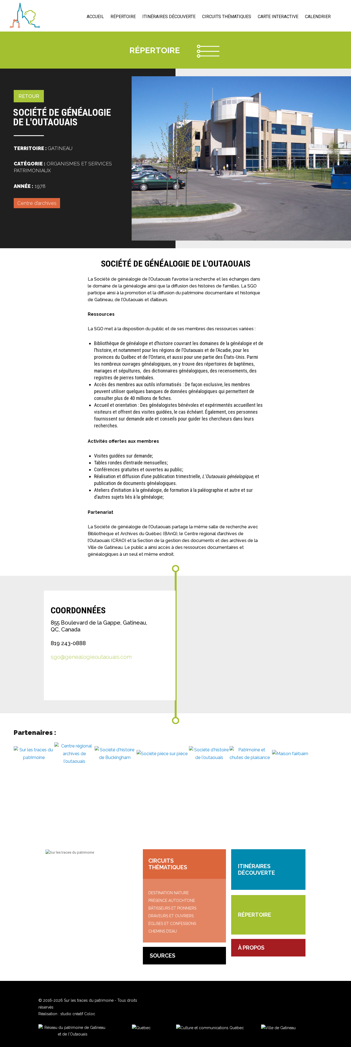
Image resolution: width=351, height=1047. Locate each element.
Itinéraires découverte (169, 16)
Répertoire (123, 16)
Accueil (95, 16)
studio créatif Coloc (77, 1014)
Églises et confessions (172, 923)
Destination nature (168, 893)
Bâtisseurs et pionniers (172, 908)
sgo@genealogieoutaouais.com (91, 657)
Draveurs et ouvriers (171, 916)
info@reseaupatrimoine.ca (80, 868)
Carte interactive (278, 16)
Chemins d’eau (162, 931)
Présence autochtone (171, 900)
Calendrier (318, 16)
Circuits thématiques (226, 16)
